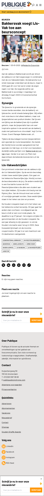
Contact (5, 422)
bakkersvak (6, 244)
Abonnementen (8, 408)
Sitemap (5, 427)
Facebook (10, 452)
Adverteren (6, 403)
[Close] (41, 479)
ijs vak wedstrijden (34, 247)
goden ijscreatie (18, 244)
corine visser (30, 244)
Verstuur (36, 490)
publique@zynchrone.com (14, 380)
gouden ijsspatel (8, 247)
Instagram (10, 457)
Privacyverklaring (9, 389)
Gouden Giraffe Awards (11, 432)
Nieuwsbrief (7, 417)
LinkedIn (9, 446)
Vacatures (6, 413)
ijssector (6, 251)
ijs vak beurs (21, 247)
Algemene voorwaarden (12, 384)
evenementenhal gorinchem (12, 240)
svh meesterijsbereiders (32, 240)
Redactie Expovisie (31, 65)
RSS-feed (10, 463)
